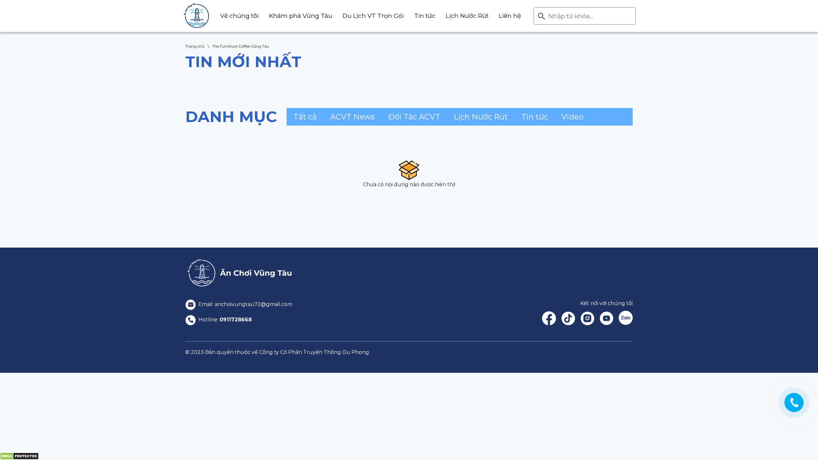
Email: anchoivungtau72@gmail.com (244, 304)
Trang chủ (194, 46)
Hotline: (224, 320)
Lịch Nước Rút (467, 15)
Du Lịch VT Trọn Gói (373, 15)
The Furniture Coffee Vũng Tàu (240, 46)
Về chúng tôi (239, 15)
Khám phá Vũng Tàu (300, 15)
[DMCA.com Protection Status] (19, 456)
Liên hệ (510, 15)
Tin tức (425, 15)
